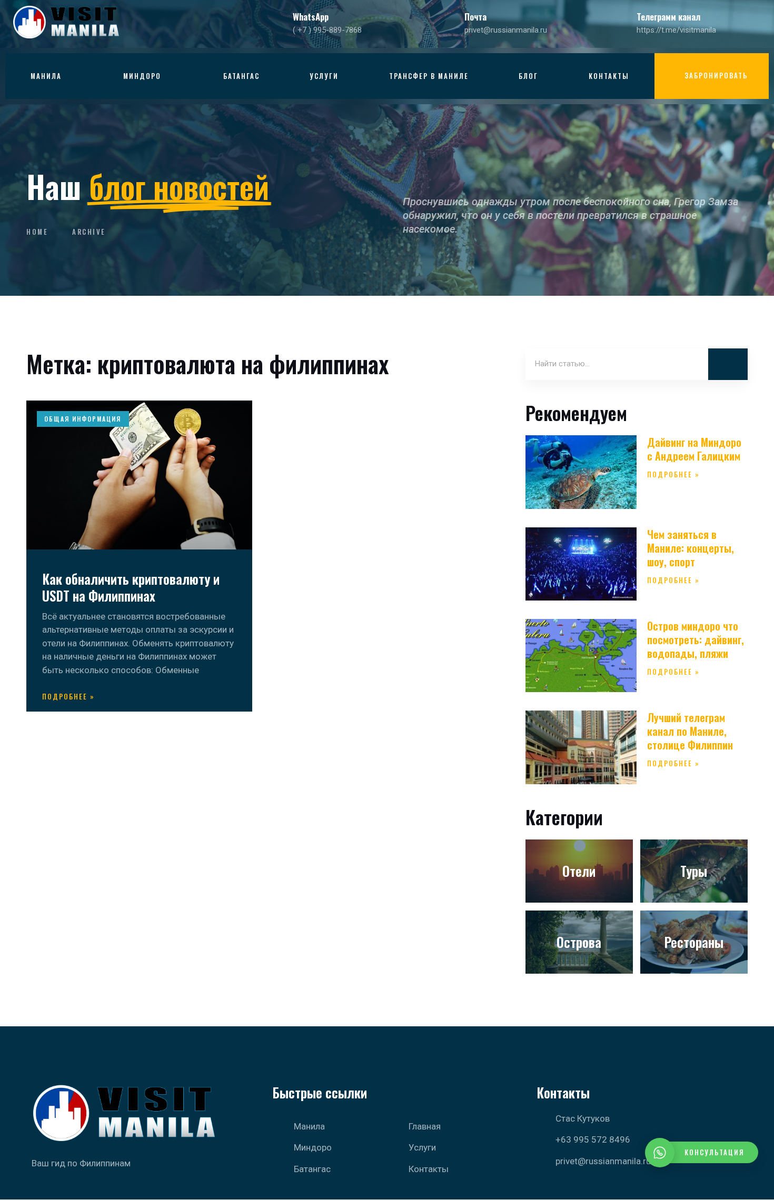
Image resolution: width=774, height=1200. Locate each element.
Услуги (324, 76)
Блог (528, 76)
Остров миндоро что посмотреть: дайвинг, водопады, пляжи (695, 639)
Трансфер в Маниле (429, 76)
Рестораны (693, 942)
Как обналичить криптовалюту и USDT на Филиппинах (131, 587)
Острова (579, 942)
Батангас (241, 76)
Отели (579, 871)
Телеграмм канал (668, 16)
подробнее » (68, 696)
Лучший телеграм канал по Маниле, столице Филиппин (690, 731)
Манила (46, 76)
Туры (693, 871)
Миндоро (142, 76)
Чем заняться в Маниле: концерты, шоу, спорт (690, 547)
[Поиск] (728, 364)
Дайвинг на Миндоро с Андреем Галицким (694, 449)
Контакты (609, 76)
